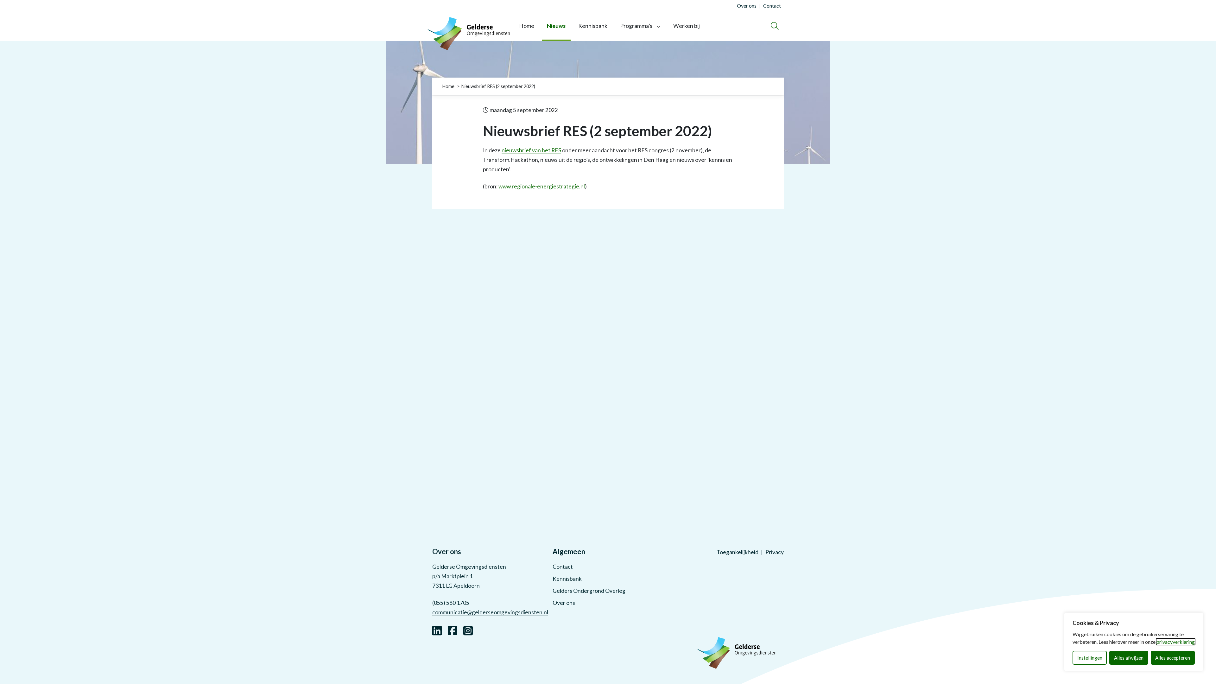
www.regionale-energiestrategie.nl (541, 186)
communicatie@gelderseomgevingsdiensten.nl (490, 612)
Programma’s (636, 25)
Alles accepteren (1172, 658)
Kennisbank (592, 25)
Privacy (774, 552)
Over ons (564, 602)
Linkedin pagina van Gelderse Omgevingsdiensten (437, 630)
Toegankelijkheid (737, 552)
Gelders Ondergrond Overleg (589, 590)
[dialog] (1133, 641)
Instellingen (1089, 658)
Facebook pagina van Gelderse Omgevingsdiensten (452, 630)
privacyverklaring (1175, 642)
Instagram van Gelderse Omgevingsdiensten (468, 630)
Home (526, 25)
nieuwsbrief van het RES (531, 150)
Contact (563, 566)
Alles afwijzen (1128, 658)
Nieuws (556, 25)
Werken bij (686, 25)
